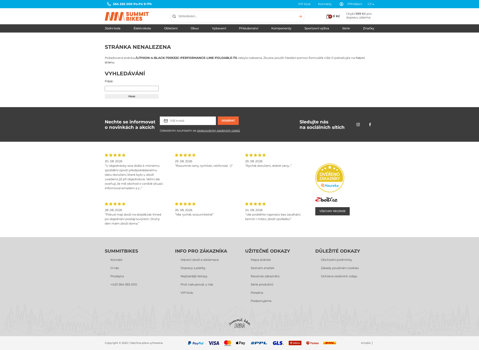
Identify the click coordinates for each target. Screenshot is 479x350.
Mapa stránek (261, 260)
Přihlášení (354, 4)
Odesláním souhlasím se (200, 130)
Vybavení (219, 28)
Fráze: (109, 81)
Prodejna (117, 276)
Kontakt (116, 260)
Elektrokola (142, 28)
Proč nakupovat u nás (197, 284)
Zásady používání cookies (340, 268)
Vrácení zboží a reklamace (200, 260)
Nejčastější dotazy (194, 276)
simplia (365, 343)
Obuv (195, 28)
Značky (368, 28)
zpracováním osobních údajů (218, 130)
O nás (114, 268)
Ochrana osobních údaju (339, 276)
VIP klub (304, 4)
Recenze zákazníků (265, 276)
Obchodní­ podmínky (336, 260)
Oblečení (171, 28)
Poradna (257, 292)
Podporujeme (261, 301)
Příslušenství (248, 28)
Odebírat (228, 120)
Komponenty (281, 28)
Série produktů (262, 284)
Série (346, 28)
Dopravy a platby (193, 268)
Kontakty (325, 4)
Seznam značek (262, 268)
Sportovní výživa (316, 28)
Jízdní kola (112, 28)
